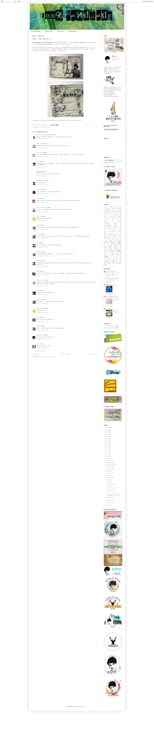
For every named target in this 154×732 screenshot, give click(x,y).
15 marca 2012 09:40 (42, 339)
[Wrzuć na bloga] (53, 125)
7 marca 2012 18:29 (42, 238)
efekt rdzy (118, 228)
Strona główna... (36, 31)
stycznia (109, 502)
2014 (106, 454)
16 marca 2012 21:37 (42, 348)
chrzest (106, 217)
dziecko (119, 226)
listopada (110, 462)
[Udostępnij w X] (54, 125)
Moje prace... (49, 31)
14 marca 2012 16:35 (42, 330)
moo (105, 244)
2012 (106, 458)
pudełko (116, 246)
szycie (105, 253)
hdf (117, 233)
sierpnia (109, 469)
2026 (106, 427)
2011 (106, 505)
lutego (109, 500)
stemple (111, 251)
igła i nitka (40, 280)
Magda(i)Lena (40, 335)
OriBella (38, 299)
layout (115, 241)
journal (106, 234)
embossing (112, 230)
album (115, 207)
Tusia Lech (39, 143)
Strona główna (65, 354)
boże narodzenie (110, 216)
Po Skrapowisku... (111, 483)
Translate (117, 162)
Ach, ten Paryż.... (112, 492)
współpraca (107, 261)
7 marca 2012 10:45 (42, 185)
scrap (105, 249)
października (111, 464)
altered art (107, 208)
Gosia (38, 290)
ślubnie (113, 253)
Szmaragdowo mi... (111, 497)
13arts (106, 207)
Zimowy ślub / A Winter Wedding (116, 299)
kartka (109, 236)
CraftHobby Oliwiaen (111, 296)
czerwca (109, 473)
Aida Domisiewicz (41, 207)
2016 (106, 449)
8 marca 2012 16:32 (42, 275)
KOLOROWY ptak (40, 180)
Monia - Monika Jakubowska (44, 134)
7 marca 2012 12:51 (42, 211)
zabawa (49, 127)
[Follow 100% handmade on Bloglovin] (111, 130)
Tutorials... (61, 31)
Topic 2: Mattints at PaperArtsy (116, 311)
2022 (106, 436)
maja (108, 475)
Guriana (38, 252)
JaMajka (38, 326)
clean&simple (115, 217)
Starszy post (94, 354)
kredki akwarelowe (112, 239)
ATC (105, 211)
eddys (38, 271)
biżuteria (106, 214)
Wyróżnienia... (73, 31)
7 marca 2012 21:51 (42, 247)
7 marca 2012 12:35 (42, 202)
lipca (108, 471)
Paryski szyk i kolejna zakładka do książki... (113, 495)
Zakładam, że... (111, 486)
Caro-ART (38, 216)
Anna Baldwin (40, 308)
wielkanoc (115, 260)
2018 (106, 445)
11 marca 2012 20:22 (42, 312)
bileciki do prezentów (111, 213)
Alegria (38, 234)
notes (111, 244)
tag (120, 253)
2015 (106, 451)
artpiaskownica (114, 210)
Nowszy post (36, 354)
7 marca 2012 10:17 (42, 167)
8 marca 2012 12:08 (42, 256)
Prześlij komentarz (40, 351)
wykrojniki (118, 261)
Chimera (38, 261)
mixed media (42, 127)
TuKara (38, 225)
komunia (120, 237)
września (109, 466)
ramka (105, 247)
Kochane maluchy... (112, 490)
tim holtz (116, 255)
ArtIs (38, 161)
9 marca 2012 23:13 (42, 285)
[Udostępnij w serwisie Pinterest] (58, 125)
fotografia (107, 231)
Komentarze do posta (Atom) (48, 356)
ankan (38, 344)
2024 (106, 432)
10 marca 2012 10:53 (42, 294)
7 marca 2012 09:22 (42, 138)
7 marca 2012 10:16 (42, 156)
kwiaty (106, 241)
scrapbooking (117, 249)
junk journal (118, 234)
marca (108, 480)
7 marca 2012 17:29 (42, 229)
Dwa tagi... (109, 481)
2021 (106, 438)
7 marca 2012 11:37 (42, 193)
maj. (37, 317)
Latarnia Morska (110, 271)
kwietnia (109, 477)
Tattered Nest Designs (112, 278)
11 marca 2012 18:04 (42, 303)
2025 (106, 430)
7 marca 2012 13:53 (42, 220)
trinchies (112, 257)
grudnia (109, 460)
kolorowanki (110, 237)
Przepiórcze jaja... (112, 488)
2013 (106, 456)
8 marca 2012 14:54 (42, 266)
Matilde (116, 56)
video (105, 260)
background (114, 211)
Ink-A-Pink (109, 308)
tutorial (115, 258)
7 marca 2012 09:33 (42, 147)
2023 (106, 434)
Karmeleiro (39, 152)
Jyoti (38, 198)
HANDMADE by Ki (110, 284)
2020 (106, 441)
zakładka (119, 263)
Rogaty (115, 247)
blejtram (115, 214)
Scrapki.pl (57, 47)
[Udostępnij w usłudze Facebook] (56, 125)
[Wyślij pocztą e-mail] (51, 125)
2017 (106, 447)
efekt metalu (109, 228)
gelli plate (118, 231)
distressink (107, 223)
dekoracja (106, 219)
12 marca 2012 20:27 (42, 321)
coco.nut (38, 189)
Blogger (84, 706)
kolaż (120, 236)
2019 (106, 443)
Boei (37, 243)
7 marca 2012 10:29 (42, 176)
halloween (110, 233)
